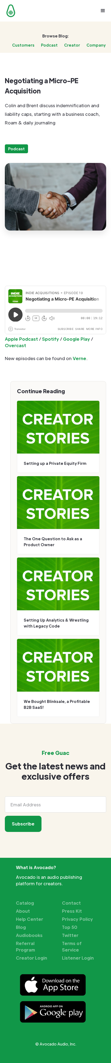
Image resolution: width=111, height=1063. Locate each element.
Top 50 (69, 927)
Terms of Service (72, 946)
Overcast (15, 345)
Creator (72, 45)
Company (96, 45)
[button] (103, 11)
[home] (9, 11)
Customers (23, 45)
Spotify (50, 339)
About (23, 911)
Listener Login (78, 958)
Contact (71, 903)
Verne (79, 358)
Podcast (49, 45)
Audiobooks (29, 935)
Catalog (25, 903)
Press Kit (72, 911)
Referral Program (25, 946)
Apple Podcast (21, 339)
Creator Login (31, 958)
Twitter (70, 935)
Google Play (76, 339)
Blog (21, 927)
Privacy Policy (77, 919)
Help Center (29, 919)
